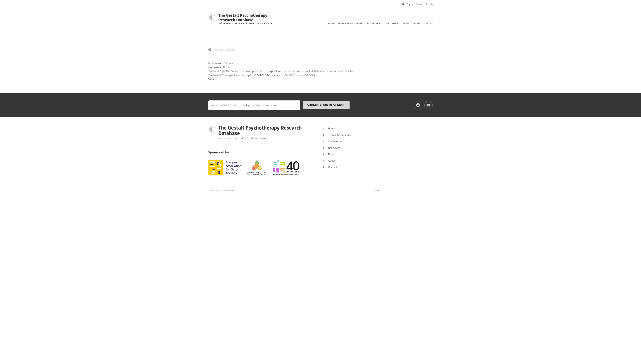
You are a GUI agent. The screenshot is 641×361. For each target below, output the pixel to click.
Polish (429, 4)
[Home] (212, 17)
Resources (392, 23)
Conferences (375, 24)
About (416, 23)
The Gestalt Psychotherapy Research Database (260, 131)
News (406, 23)
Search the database (350, 23)
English (410, 4)
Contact (428, 23)
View (211, 79)
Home (331, 23)
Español (420, 4)
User (377, 190)
